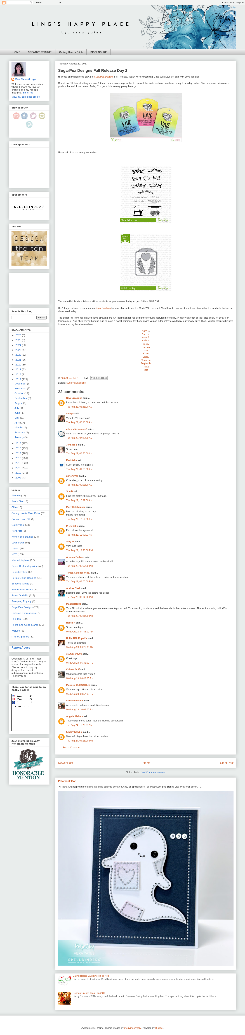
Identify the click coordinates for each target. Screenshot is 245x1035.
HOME (16, 52)
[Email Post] (85, 378)
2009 (18, 477)
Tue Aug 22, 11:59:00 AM (79, 534)
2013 (18, 458)
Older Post (227, 762)
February (20, 432)
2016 (18, 443)
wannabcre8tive (74, 700)
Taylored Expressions (23, 613)
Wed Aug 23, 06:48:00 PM (79, 678)
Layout (15, 548)
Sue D (69, 491)
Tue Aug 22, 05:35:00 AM (79, 406)
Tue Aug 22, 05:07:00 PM (79, 566)
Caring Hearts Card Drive (25, 513)
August (19, 403)
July (17, 407)
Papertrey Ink (19, 572)
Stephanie (146, 363)
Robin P (70, 622)
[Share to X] (99, 378)
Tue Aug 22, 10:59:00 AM (79, 519)
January (19, 437)
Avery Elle (17, 501)
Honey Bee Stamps (22, 536)
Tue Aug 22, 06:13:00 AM (79, 422)
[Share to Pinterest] (106, 378)
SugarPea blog (103, 308)
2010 (18, 472)
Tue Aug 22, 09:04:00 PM (79, 597)
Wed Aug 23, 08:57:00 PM (79, 694)
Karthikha (71, 460)
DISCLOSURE (98, 52)
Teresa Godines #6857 (78, 572)
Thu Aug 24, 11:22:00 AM (79, 725)
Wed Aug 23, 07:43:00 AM (79, 631)
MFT (14, 554)
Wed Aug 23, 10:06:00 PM (79, 709)
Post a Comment (71, 747)
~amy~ (70, 413)
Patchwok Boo (67, 781)
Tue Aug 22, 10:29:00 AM (79, 500)
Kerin (146, 353)
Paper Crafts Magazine (24, 566)
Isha (146, 350)
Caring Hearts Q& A (71, 52)
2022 (18, 354)
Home (146, 762)
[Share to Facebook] (102, 378)
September (21, 398)
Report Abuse (20, 647)
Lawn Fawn (18, 542)
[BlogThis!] (95, 378)
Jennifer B (71, 444)
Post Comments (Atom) (153, 772)
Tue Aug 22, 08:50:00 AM (79, 453)
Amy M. (70, 541)
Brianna (146, 347)
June (18, 412)
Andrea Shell (73, 588)
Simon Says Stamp (22, 589)
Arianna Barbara (75, 557)
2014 (18, 453)
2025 (18, 340)
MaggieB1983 (73, 604)
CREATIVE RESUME (39, 52)
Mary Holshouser (75, 507)
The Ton (16, 618)
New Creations (74, 398)
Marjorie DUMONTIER (78, 685)
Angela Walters (74, 716)
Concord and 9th (20, 519)
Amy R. (146, 334)
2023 (18, 349)
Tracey (145, 366)
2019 (18, 369)
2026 (18, 335)
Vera (145, 370)
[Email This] (92, 378)
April (17, 422)
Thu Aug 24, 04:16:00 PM (79, 740)
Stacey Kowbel (74, 732)
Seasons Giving (20, 583)
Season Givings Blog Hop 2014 (89, 993)
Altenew (15, 495)
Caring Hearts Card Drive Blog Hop (91, 975)
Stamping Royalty (21, 601)
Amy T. (146, 337)
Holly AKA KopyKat (77, 638)
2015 (18, 448)
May (17, 417)
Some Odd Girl (19, 595)
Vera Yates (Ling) (25, 79)
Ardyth (146, 340)
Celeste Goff (73, 669)
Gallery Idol (17, 524)
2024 (18, 345)
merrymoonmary (132, 1028)
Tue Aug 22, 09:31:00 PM (79, 616)
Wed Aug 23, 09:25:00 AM (79, 647)
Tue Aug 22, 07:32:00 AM (79, 438)
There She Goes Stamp (24, 624)
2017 (18, 379)
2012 (18, 462)
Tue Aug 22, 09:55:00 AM (79, 469)
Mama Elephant (20, 560)
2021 (18, 359)
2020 (18, 364)
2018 (18, 374)
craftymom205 (74, 654)
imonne (146, 360)
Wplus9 (15, 630)
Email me (28, 92)
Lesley (145, 356)
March (18, 427)
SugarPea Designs (104, 76)
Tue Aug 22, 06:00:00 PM (79, 581)
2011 (18, 467)
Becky (146, 344)
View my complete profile (25, 96)
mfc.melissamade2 (76, 429)
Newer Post (65, 762)
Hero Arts (16, 530)
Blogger (159, 1028)
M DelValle (72, 526)
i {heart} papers (20, 636)
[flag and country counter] (22, 729)
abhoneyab (72, 476)
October (19, 393)
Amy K (145, 330)
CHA (14, 507)
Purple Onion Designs (23, 577)
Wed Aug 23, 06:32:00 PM (79, 662)
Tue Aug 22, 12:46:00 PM (79, 550)
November (21, 388)
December (21, 383)
